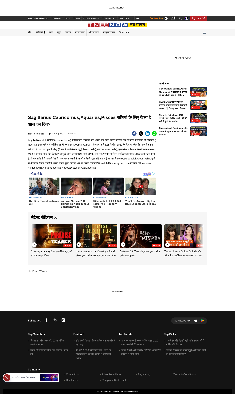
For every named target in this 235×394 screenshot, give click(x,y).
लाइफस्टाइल (109, 32)
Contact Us (72, 374)
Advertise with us (111, 374)
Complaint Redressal (114, 380)
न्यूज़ (59, 32)
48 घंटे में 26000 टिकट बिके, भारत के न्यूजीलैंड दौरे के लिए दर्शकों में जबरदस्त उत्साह (93, 354)
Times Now (56, 18)
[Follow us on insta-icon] (63, 320)
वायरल (68, 32)
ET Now (76, 18)
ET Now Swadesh (91, 18)
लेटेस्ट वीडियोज (42, 217)
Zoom (67, 18)
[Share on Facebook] (134, 135)
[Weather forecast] (173, 18)
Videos (43, 271)
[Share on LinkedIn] (147, 135)
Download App (182, 321)
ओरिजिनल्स (94, 32)
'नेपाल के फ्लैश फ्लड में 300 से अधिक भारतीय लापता (47, 342)
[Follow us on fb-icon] (46, 320)
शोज (51, 32)
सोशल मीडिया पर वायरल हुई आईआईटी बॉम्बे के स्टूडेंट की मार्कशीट (186, 352)
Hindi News (33, 271)
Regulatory (144, 374)
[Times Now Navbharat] (117, 25)
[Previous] (34, 235)
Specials (124, 32)
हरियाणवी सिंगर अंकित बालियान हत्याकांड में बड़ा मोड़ (95, 342)
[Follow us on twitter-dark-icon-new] (55, 320)
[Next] (200, 235)
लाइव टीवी (201, 18)
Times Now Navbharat (38, 18)
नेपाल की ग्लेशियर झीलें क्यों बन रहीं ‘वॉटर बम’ (49, 352)
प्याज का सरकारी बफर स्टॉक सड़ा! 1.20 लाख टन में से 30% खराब (139, 342)
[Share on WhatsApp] (154, 135)
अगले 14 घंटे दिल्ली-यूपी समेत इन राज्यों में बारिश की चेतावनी (185, 342)
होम (29, 32)
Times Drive (124, 18)
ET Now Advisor (109, 18)
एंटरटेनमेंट (80, 32)
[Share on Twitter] (140, 135)
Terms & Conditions (184, 374)
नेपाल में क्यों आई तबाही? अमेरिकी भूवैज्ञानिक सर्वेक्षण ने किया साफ (141, 352)
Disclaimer (72, 380)
